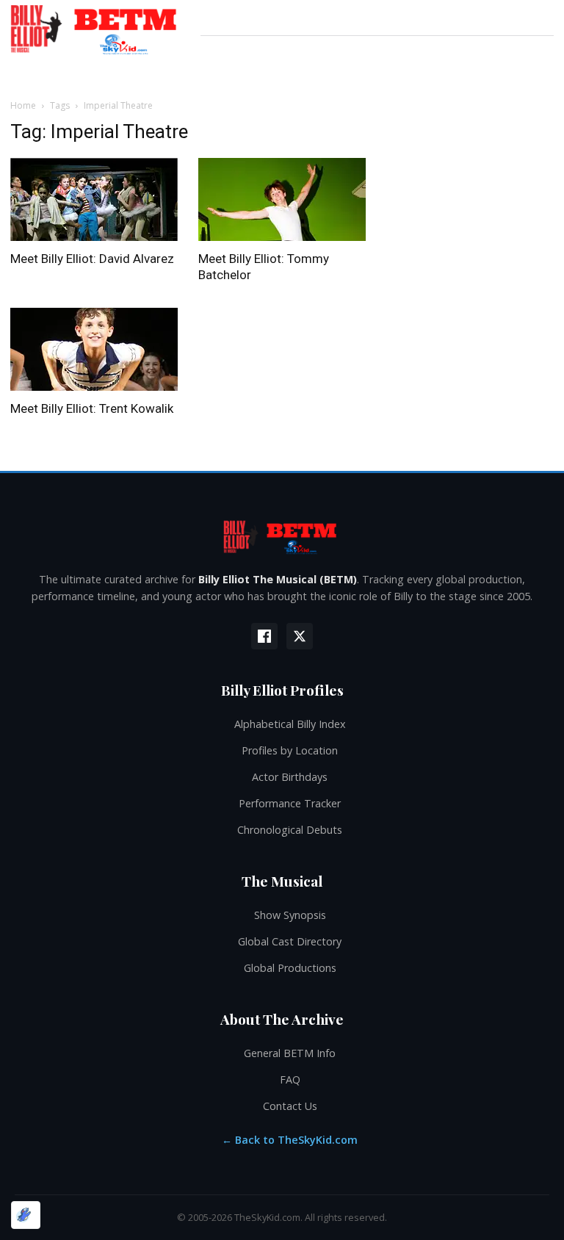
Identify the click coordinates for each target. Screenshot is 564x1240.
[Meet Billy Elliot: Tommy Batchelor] (282, 199)
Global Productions (290, 968)
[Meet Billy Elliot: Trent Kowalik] (94, 349)
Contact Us (290, 1106)
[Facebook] (264, 636)
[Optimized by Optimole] (25, 1215)
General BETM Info (290, 1053)
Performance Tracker (290, 803)
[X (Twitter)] (299, 636)
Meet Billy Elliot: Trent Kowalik (91, 408)
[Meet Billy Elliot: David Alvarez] (94, 199)
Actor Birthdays (290, 777)
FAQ (290, 1079)
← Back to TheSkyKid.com (290, 1140)
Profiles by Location (290, 750)
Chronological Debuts (289, 830)
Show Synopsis (290, 915)
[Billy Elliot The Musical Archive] (282, 536)
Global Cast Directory (289, 941)
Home (23, 105)
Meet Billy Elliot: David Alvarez (92, 258)
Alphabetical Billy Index (290, 724)
